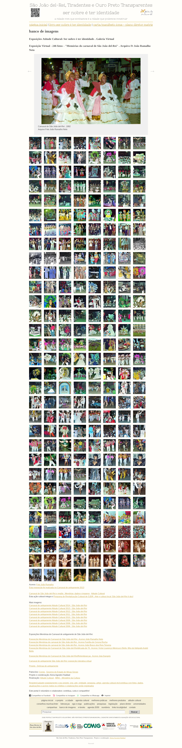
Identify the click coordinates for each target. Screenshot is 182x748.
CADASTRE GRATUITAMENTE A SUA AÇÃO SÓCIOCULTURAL (120, 717)
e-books (81, 707)
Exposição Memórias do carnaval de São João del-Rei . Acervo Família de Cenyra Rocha (68, 642)
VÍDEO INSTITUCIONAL (91, 19)
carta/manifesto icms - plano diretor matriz (123, 24)
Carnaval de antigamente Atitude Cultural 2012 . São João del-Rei (58, 611)
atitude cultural (134, 700)
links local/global (119, 707)
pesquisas (101, 704)
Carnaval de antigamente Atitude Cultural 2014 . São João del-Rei (58, 605)
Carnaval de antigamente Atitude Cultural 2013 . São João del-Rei (58, 608)
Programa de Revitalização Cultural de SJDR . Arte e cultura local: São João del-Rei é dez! (93, 596)
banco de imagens (67, 707)
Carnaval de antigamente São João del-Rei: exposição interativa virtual (60, 661)
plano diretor (125, 704)
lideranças (65, 704)
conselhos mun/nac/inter (47, 704)
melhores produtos (117, 700)
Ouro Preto (107, 4)
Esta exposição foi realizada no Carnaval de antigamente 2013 (56, 588)
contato (132, 707)
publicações (89, 704)
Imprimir (107, 695)
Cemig (42, 672)
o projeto (59, 700)
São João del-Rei (47, 4)
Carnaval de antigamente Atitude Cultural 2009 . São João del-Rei (58, 620)
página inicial (38, 24)
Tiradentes (79, 4)
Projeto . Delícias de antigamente (43, 666)
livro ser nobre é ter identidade (70, 24)
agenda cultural (82, 700)
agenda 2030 (93, 707)
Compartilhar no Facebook (41, 695)
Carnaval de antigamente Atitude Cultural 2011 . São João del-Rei (58, 614)
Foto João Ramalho (45, 585)
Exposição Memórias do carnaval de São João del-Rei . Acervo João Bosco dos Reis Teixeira (70, 645)
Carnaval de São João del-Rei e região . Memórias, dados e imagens (59, 593)
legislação (112, 704)
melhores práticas (99, 700)
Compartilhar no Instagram (65, 695)
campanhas (52, 707)
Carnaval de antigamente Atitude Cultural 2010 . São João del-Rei (58, 617)
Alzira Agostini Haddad (117, 738)
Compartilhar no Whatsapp (89, 695)
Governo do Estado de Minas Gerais (62, 672)
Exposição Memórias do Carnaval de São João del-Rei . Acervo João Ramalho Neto (66, 639)
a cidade (69, 700)
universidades (139, 704)
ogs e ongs (77, 704)
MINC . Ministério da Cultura (67, 678)
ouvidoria (106, 707)
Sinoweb (91, 743)
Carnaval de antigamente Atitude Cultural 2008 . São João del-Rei (58, 623)
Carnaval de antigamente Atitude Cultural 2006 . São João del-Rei (58, 626)
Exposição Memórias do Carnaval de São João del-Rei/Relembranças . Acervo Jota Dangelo (70, 656)
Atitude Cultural (98, 593)
